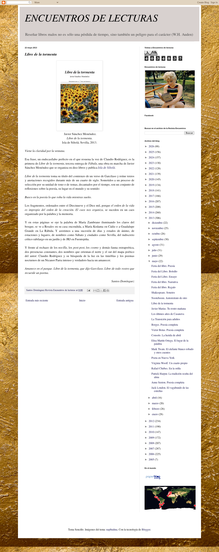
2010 (152, 432)
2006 (152, 454)
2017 (152, 195)
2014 (152, 212)
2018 (152, 190)
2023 (152, 163)
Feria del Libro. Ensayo (164, 276)
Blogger (146, 529)
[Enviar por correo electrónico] (94, 290)
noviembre (158, 228)
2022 (152, 168)
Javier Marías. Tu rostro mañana (168, 308)
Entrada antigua (125, 300)
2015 (152, 206)
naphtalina (111, 529)
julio (154, 250)
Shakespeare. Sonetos (163, 292)
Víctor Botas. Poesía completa (167, 330)
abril (154, 397)
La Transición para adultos (165, 319)
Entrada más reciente (37, 300)
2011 (152, 426)
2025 (152, 152)
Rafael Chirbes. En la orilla (166, 368)
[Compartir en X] (101, 290)
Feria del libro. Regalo (163, 287)
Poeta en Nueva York (163, 357)
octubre (156, 233)
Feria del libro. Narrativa (164, 282)
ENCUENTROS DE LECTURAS (91, 17)
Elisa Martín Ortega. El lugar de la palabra (169, 342)
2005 (152, 459)
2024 (152, 157)
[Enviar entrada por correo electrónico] (88, 290)
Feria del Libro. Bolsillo (164, 271)
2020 (152, 179)
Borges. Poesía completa (164, 324)
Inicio (82, 300)
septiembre (158, 239)
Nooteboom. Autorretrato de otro (169, 298)
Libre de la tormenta (162, 303)
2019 (152, 185)
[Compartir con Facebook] (104, 290)
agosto (156, 244)
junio (155, 255)
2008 (152, 443)
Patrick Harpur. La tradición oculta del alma (172, 375)
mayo (155, 261)
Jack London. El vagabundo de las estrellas (170, 389)
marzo (155, 403)
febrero (156, 408)
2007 (152, 448)
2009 (152, 437)
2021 (152, 173)
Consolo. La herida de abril (166, 335)
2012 (152, 421)
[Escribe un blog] (98, 290)
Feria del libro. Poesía (163, 266)
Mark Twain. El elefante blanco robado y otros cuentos (172, 350)
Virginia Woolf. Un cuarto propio (169, 363)
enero (155, 414)
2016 (152, 201)
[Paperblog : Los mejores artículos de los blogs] (153, 479)
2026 (152, 146)
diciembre (157, 222)
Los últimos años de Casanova (167, 314)
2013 (152, 218)
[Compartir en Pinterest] (108, 290)
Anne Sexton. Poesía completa (167, 382)
